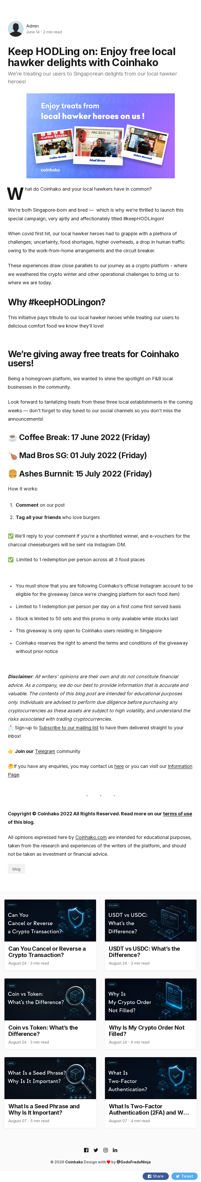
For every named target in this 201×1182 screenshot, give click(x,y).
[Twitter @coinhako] (96, 1150)
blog (16, 869)
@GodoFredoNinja (133, 1162)
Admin (32, 26)
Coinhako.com (91, 837)
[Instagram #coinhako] (106, 1150)
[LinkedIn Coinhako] (115, 1150)
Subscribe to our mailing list (68, 727)
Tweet (187, 1176)
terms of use (177, 813)
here (119, 766)
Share (158, 1176)
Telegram (45, 751)
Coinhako (74, 1162)
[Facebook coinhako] (86, 1150)
